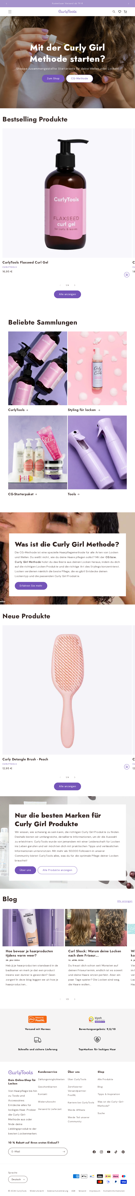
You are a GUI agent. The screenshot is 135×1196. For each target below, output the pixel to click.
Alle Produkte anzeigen (57, 870)
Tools (72, 494)
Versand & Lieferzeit (50, 1109)
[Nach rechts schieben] (74, 285)
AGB (73, 1191)
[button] (125, 11)
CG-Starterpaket (21, 494)
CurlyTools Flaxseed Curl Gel (25, 262)
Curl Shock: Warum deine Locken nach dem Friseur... (94, 953)
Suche (101, 1113)
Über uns (25, 870)
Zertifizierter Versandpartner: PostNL (77, 1090)
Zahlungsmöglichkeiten (51, 1079)
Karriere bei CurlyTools (81, 1102)
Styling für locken (82, 410)
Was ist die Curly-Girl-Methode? (111, 1103)
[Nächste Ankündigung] (128, 3)
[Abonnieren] (63, 1152)
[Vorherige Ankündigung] (6, 3)
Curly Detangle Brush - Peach (25, 759)
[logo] (67, 11)
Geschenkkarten (47, 1086)
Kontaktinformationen (114, 1191)
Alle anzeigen (67, 294)
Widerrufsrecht (47, 1101)
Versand (82, 1191)
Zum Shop (53, 78)
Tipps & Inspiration (109, 1094)
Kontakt (42, 1094)
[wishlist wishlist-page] (119, 11)
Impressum (94, 1191)
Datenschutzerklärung (57, 1191)
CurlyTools (16, 410)
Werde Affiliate (76, 1109)
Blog (100, 1086)
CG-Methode (79, 78)
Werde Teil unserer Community (79, 1119)
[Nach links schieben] (60, 285)
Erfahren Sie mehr (31, 585)
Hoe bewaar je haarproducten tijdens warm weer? (29, 953)
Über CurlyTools (77, 1079)
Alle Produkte (105, 1079)
